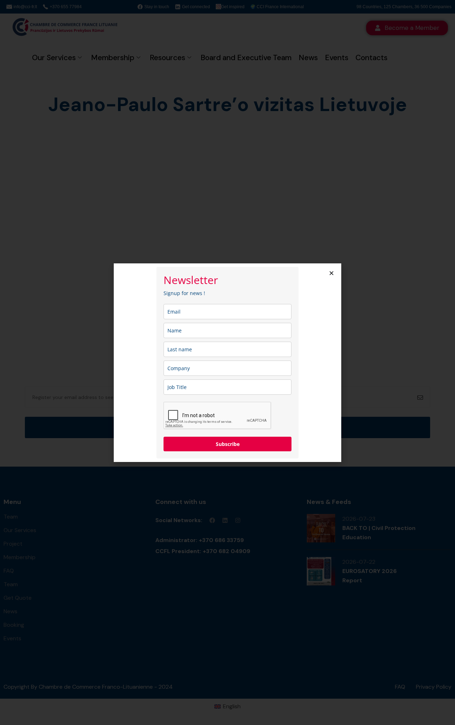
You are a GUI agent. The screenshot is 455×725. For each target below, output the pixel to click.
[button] (331, 273)
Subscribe (228, 444)
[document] (227, 362)
